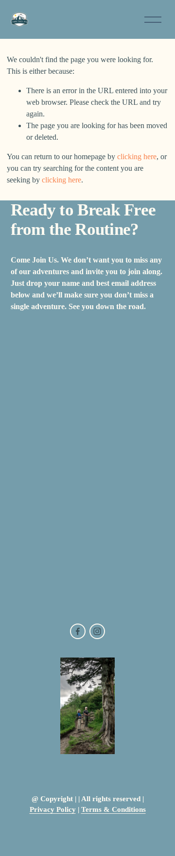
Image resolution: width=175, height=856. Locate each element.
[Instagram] (97, 631)
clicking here (137, 156)
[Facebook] (78, 631)
